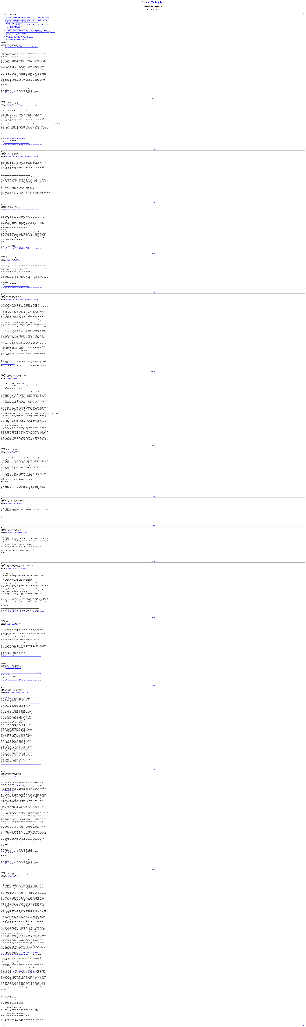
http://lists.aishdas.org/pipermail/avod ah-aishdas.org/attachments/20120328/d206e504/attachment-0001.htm (21, 248)
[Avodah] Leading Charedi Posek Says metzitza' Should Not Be (21, 209)
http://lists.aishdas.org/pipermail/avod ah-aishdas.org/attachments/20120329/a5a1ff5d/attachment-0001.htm (21, 679)
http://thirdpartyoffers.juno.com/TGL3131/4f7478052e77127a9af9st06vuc (22, 611)
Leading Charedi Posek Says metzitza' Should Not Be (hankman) (21, 22)
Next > (303, 13)
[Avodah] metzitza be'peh (11, 624)
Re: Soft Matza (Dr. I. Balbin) (12, 26)
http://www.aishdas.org (8, 91)
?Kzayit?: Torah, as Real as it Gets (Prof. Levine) (18, 36)
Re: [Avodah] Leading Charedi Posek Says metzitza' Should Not (21, 47)
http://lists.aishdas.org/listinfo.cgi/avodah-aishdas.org (18, 998)
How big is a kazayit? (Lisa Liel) (14, 34)
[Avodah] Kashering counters (12, 260)
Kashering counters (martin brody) (13, 23)
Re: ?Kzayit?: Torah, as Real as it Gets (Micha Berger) (19, 37)
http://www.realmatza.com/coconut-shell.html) (15, 954)
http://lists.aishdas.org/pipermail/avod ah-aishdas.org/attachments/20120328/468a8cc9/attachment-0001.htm (21, 143)
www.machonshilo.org (35, 703)
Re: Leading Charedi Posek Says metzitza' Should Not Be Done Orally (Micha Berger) (27, 17)
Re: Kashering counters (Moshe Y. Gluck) (15, 29)
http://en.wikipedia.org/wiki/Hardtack (23, 971)
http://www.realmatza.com (30, 952)
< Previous (3, 13)
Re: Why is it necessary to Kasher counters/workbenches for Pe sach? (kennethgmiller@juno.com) (30, 32)
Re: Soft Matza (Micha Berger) (13, 27)
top (154, 98)
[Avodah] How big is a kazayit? (13, 668)
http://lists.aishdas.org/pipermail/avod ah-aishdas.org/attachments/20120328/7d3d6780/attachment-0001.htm (21, 286)
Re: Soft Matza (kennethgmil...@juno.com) (16, 39)
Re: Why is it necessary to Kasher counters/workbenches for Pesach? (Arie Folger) (26, 30)
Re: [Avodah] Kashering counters (13, 503)
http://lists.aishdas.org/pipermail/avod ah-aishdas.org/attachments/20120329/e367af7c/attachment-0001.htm (21, 763)
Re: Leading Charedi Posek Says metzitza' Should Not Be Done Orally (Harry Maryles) (27, 19)
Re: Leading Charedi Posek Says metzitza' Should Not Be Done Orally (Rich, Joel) (26, 20)
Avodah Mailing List (153, 2)
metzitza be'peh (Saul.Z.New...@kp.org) (16, 33)
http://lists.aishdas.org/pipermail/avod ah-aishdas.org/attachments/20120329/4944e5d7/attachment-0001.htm (21, 655)
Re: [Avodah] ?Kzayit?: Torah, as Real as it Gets (17, 776)
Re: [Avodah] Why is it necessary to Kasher (16, 532)
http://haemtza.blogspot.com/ (16, 138)
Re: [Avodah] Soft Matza (11, 378)
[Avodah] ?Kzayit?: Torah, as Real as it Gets (16, 692)
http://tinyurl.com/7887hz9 (12, 697)
